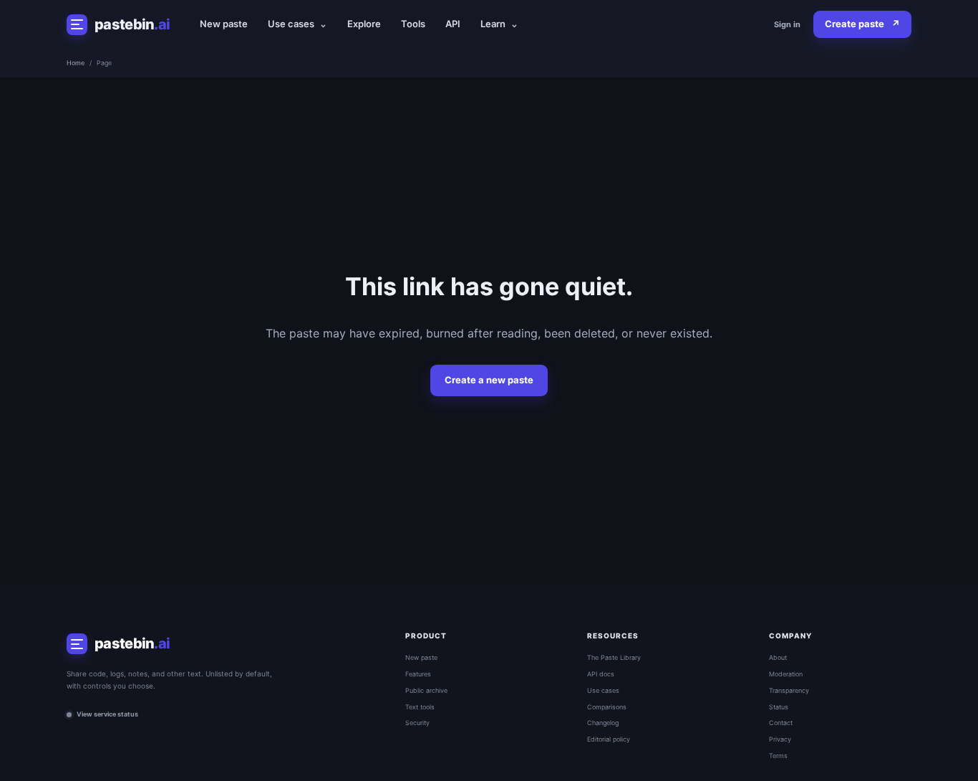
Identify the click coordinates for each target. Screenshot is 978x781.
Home (75, 63)
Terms (778, 756)
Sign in (787, 24)
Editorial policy (608, 739)
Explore (364, 23)
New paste (224, 23)
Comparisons (606, 707)
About (778, 657)
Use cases (297, 23)
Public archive (426, 690)
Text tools (420, 707)
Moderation (786, 674)
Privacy (780, 739)
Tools (413, 23)
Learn (499, 23)
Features (418, 674)
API (452, 23)
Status (778, 707)
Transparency (789, 690)
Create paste (862, 23)
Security (417, 723)
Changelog (603, 723)
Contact (781, 723)
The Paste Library (614, 657)
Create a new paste (489, 379)
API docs (600, 674)
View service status (107, 714)
